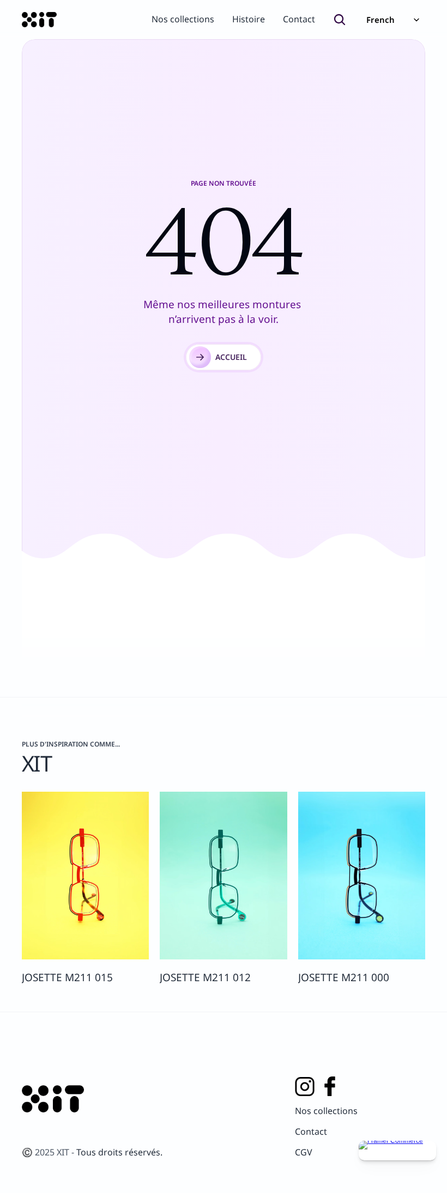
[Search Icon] (340, 19)
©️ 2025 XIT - (49, 1152)
